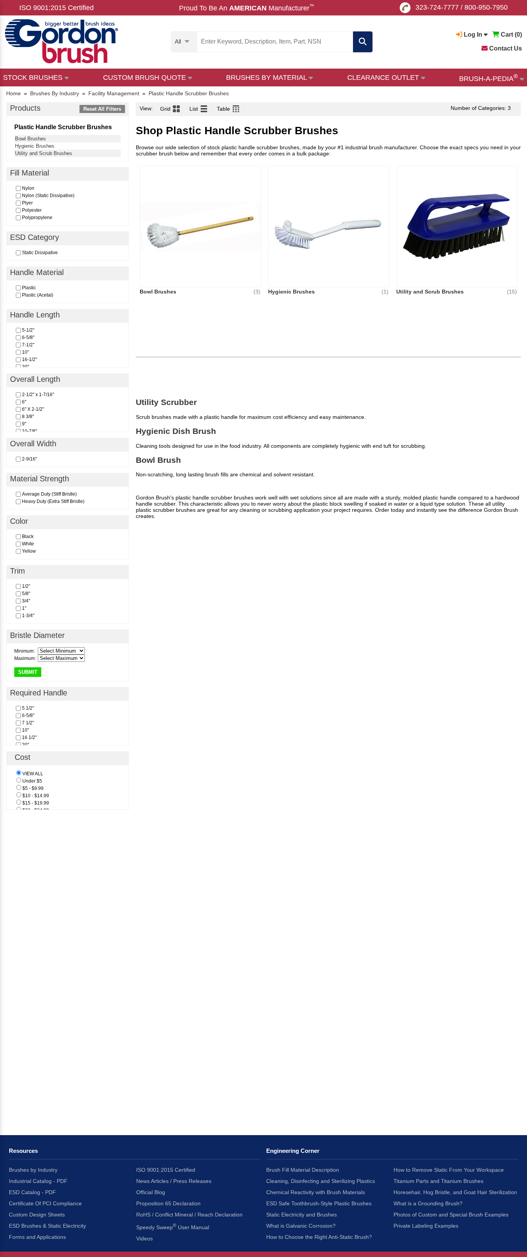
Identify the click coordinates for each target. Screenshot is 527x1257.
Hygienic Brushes (34, 146)
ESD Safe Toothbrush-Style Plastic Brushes (319, 1203)
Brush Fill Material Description (302, 1170)
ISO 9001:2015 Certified (56, 8)
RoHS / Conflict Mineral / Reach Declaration (189, 1214)
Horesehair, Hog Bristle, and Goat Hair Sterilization (455, 1192)
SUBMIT (27, 672)
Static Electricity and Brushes (301, 1214)
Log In (473, 34)
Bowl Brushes (30, 139)
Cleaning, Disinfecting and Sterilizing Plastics (320, 1181)
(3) (256, 292)
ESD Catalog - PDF (32, 1192)
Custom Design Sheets (37, 1214)
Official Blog (150, 1192)
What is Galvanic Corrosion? (301, 1226)
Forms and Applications (37, 1237)
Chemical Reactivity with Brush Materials (315, 1192)
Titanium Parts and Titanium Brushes (438, 1181)
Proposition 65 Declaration (168, 1203)
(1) (385, 292)
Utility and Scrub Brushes (43, 153)
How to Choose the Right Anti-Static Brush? (319, 1237)
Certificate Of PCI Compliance (45, 1203)
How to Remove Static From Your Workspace (449, 1170)
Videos (144, 1238)
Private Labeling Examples (426, 1226)
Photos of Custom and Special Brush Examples (451, 1214)
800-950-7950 (486, 7)
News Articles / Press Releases (173, 1181)
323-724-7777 (437, 7)
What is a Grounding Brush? (428, 1203)
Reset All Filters (102, 109)
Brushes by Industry (33, 1170)
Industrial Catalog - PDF (38, 1181)
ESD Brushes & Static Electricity (47, 1226)
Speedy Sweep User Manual (172, 1226)
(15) (512, 292)
